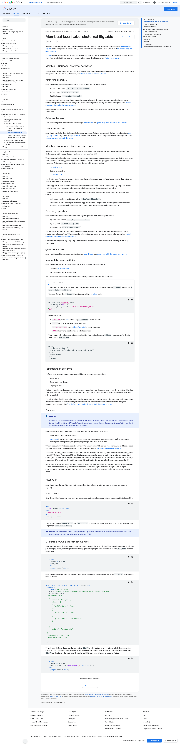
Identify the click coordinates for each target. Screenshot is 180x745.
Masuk (175, 2)
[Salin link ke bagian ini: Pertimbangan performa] (74, 369)
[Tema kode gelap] (128, 299)
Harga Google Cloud (37, 718)
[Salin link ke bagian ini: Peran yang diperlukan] (69, 80)
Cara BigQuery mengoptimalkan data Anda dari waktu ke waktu (89, 404)
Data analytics (68, 31)
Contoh (36, 13)
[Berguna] (129, 31)
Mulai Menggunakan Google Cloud (116, 718)
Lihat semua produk (37, 715)
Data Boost (54, 439)
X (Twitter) (146, 722)
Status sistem (72, 725)
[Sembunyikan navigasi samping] (25, 741)
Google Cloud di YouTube (151, 725)
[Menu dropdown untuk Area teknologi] (42, 2)
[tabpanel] (90, 324)
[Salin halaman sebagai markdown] (54, 41)
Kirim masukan (127, 37)
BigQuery (11, 9)
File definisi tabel (56, 167)
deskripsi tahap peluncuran (78, 425)
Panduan (16, 13)
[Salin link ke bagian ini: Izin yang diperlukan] (66, 118)
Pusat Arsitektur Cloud (112, 725)
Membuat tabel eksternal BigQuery (93, 74)
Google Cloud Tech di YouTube (152, 728)
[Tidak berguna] (132, 31)
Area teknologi (34, 2)
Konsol (147, 2)
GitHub (107, 715)
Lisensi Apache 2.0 (55, 696)
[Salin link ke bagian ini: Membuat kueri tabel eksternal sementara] (95, 146)
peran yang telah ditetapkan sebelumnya (112, 123)
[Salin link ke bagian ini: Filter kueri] (59, 480)
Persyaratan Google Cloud (71, 736)
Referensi (26, 13)
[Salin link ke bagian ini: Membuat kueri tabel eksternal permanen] (94, 66)
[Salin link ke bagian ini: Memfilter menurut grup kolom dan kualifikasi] (91, 542)
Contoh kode (109, 722)
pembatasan (75, 136)
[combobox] (130, 2)
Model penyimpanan (111, 58)
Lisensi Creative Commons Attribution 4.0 (96, 694)
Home (47, 31)
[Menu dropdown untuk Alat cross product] (62, 2)
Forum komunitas (73, 715)
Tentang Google (36, 736)
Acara (145, 718)
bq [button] (48, 282)
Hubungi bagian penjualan (39, 725)
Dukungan (71, 718)
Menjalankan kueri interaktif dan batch (59, 138)
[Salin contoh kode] (132, 299)
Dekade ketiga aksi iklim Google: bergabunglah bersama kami (102, 736)
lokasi (95, 294)
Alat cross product (53, 2)
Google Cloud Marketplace (39, 722)
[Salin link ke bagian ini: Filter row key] (61, 494)
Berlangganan (154, 741)
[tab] (48, 282)
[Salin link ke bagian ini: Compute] (57, 410)
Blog (144, 715)
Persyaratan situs (55, 736)
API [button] (54, 282)
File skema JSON (56, 175)
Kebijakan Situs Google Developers (101, 696)
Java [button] (60, 282)
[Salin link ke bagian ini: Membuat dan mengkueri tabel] (77, 260)
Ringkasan (6, 13)
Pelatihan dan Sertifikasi (113, 728)
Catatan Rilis (72, 722)
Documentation (56, 31)
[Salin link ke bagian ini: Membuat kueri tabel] (68, 129)
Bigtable (49, 56)
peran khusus (89, 123)
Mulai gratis (171, 9)
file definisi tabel (63, 269)
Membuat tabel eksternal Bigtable (109, 448)
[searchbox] (14, 20)
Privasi (45, 736)
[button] (13, 43)
